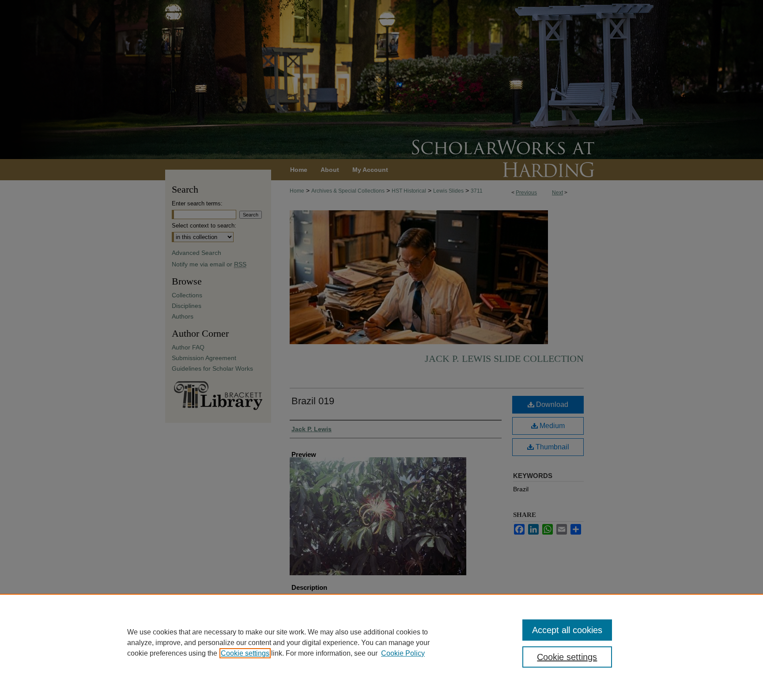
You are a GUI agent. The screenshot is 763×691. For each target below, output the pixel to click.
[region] (381, 642)
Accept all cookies (567, 630)
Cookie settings (245, 653)
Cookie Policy (403, 653)
